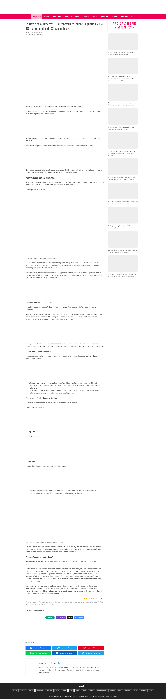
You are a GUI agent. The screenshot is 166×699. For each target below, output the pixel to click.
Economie (124, 16)
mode (57, 690)
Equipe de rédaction (66, 696)
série (135, 690)
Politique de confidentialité (96, 696)
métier (64, 690)
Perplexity (61, 617)
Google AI (79, 617)
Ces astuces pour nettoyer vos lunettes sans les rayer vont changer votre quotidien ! (123, 251)
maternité (49, 690)
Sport (119, 690)
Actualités (37, 16)
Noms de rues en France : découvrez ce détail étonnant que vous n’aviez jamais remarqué (122, 178)
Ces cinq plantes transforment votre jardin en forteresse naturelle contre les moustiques (122, 104)
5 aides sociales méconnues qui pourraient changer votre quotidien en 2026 (121, 53)
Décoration (40, 690)
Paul (60, 663)
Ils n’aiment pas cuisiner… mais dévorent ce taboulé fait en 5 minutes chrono (121, 128)
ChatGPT (50, 617)
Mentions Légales (83, 696)
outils (77, 690)
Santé (95, 16)
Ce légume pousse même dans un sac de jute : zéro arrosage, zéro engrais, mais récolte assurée (122, 153)
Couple (77, 16)
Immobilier (104, 16)
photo (84, 690)
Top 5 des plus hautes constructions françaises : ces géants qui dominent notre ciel (123, 203)
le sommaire (37, 611)
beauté (15, 690)
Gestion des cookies (111, 696)
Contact (75, 696)
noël (71, 690)
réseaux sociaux (101, 690)
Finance (114, 16)
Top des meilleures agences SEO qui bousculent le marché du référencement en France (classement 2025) (121, 79)
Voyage (86, 16)
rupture (91, 690)
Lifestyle (68, 16)
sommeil (112, 690)
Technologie (57, 16)
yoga (151, 690)
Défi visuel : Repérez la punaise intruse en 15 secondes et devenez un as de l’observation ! (122, 275)
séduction (127, 690)
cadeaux (23, 690)
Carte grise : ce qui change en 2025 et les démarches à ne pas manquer (121, 227)
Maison (47, 16)
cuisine (31, 690)
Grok (70, 617)
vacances (143, 690)
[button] (132, 16)
